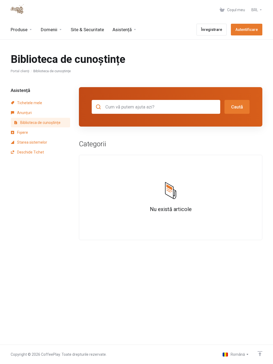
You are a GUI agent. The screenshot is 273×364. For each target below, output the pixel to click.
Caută (237, 107)
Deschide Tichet (30, 152)
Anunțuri (24, 113)
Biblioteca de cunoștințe (40, 122)
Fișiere (22, 132)
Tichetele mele (29, 103)
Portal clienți (20, 71)
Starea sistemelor (31, 142)
